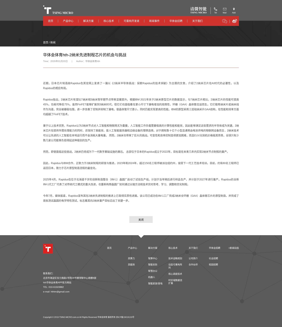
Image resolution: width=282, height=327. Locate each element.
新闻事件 (154, 21)
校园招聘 (213, 264)
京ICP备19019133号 (125, 317)
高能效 (131, 264)
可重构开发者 (131, 21)
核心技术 (108, 21)
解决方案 (88, 21)
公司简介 (193, 258)
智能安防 (152, 264)
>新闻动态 (233, 248)
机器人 (151, 277)
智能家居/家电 (155, 283)
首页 (50, 21)
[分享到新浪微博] (234, 22)
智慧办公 (152, 271)
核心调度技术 (175, 274)
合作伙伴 (193, 264)
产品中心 (68, 21)
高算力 (131, 258)
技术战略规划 (175, 258)
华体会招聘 (175, 21)
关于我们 (197, 21)
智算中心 (152, 258)
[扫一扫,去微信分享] (224, 21)
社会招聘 (213, 258)
